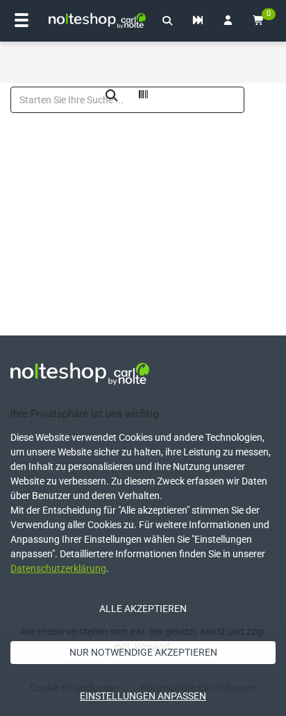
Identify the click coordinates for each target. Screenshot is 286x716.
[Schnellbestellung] (198, 21)
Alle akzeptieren (143, 608)
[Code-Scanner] (143, 96)
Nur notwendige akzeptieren (143, 652)
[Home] (97, 21)
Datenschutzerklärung (58, 568)
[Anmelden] (227, 21)
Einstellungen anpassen (143, 695)
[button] (167, 21)
